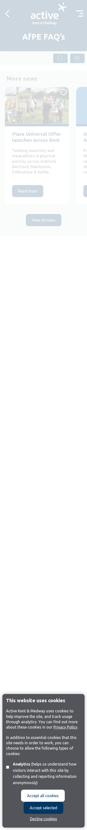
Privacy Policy (65, 727)
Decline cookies (43, 819)
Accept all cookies (43, 796)
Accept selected (43, 808)
